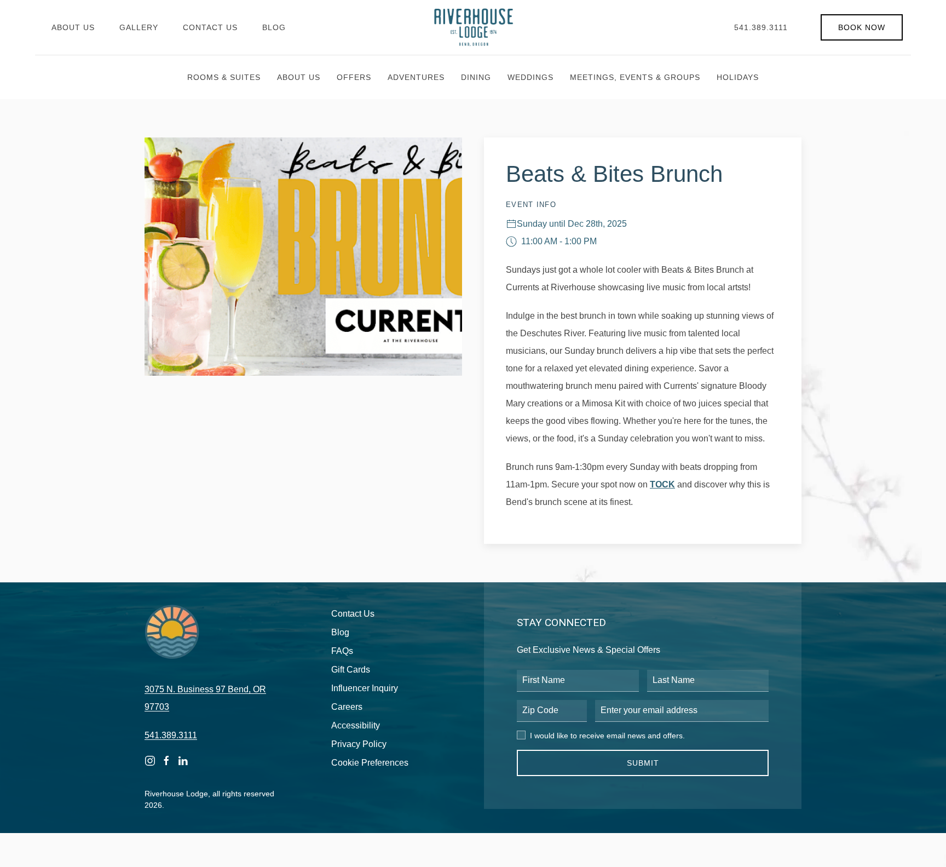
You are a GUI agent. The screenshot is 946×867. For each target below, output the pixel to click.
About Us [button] (298, 77)
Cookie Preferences (369, 762)
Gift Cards (350, 669)
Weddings (530, 77)
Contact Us (210, 27)
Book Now (861, 27)
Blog (274, 27)
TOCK (662, 484)
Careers (346, 706)
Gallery (138, 27)
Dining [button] (476, 77)
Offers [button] (354, 77)
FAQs (342, 651)
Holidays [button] (738, 77)
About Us (73, 27)
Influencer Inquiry (364, 688)
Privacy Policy (359, 744)
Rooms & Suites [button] (224, 77)
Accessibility (355, 725)
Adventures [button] (416, 77)
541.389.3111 (761, 27)
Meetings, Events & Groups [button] (635, 77)
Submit (643, 763)
